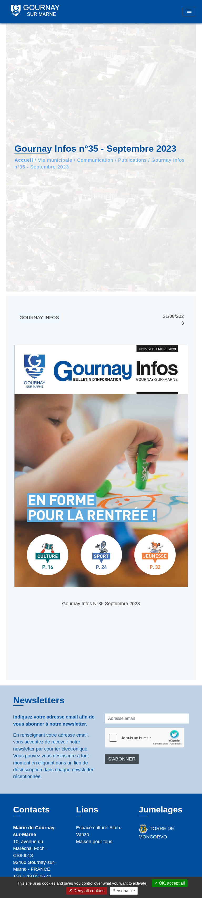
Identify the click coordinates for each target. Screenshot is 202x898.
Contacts (31, 809)
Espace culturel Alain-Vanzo (99, 831)
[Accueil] (35, 12)
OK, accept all (171, 883)
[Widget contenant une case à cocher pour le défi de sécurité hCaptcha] (144, 738)
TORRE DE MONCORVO (156, 832)
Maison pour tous (94, 841)
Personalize (124, 891)
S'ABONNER (121, 759)
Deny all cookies (88, 891)
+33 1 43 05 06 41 (32, 876)
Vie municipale (55, 160)
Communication (95, 160)
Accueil (23, 160)
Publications (132, 160)
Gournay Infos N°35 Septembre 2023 (101, 603)
